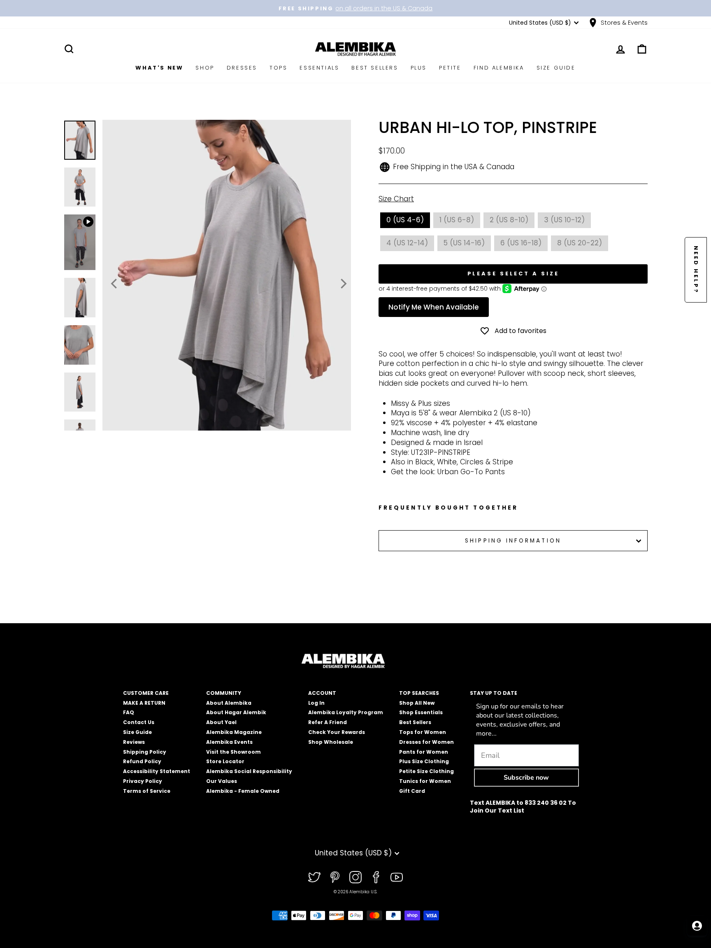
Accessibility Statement (156, 771)
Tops (278, 68)
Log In (316, 702)
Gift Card (412, 790)
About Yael (221, 722)
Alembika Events (229, 741)
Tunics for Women (425, 781)
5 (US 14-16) (464, 243)
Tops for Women (422, 732)
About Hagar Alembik (236, 712)
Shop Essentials (421, 712)
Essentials (319, 68)
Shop (204, 68)
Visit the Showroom (233, 751)
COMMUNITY (223, 692)
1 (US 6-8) (456, 220)
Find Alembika (499, 68)
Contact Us (138, 722)
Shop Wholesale (330, 741)
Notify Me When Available (433, 307)
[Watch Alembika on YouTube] (396, 877)
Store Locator (225, 761)
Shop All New (416, 702)
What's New (159, 68)
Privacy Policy (142, 781)
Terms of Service (146, 790)
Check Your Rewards (336, 732)
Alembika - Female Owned (242, 790)
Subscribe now (526, 777)
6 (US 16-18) (520, 243)
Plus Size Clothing (424, 761)
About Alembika (228, 702)
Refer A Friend (327, 722)
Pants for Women (423, 751)
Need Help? (696, 270)
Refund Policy (142, 761)
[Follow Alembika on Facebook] (376, 877)
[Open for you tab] (697, 926)
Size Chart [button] (396, 199)
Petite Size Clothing (426, 771)
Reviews (134, 741)
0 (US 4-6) (405, 220)
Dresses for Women (426, 741)
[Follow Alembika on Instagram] (355, 877)
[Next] (342, 283)
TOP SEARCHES (419, 692)
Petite (450, 68)
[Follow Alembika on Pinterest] (335, 877)
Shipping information (513, 541)
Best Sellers (374, 68)
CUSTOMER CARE (146, 692)
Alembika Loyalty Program (345, 712)
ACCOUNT (322, 692)
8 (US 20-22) (579, 243)
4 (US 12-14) (407, 243)
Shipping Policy (144, 751)
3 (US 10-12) (564, 220)
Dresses (242, 68)
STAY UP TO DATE (493, 692)
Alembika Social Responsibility (249, 771)
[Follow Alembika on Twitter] (314, 877)
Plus (419, 68)
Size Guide (556, 68)
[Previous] (114, 283)
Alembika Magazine (234, 732)
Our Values (221, 781)
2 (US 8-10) (509, 220)
